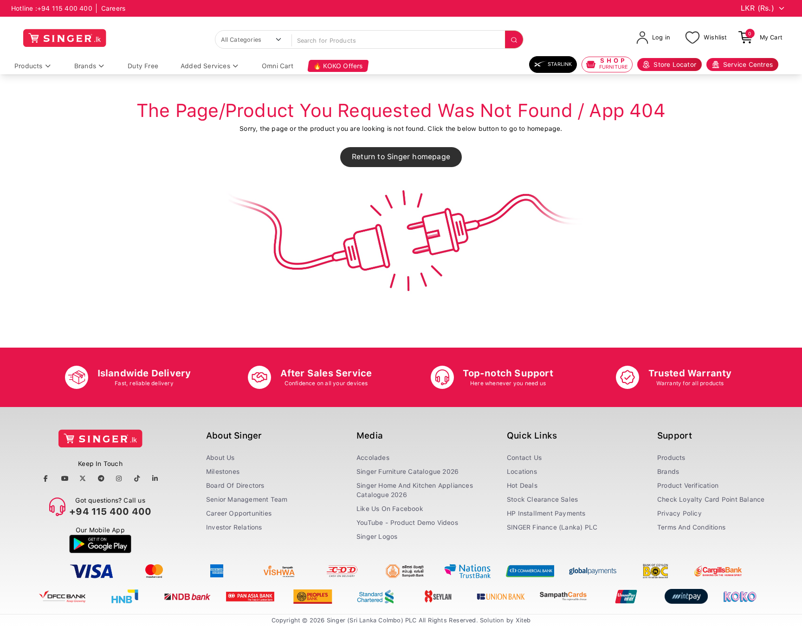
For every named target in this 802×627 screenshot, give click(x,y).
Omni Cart (277, 66)
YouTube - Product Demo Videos (407, 522)
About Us (220, 457)
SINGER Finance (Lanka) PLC (552, 527)
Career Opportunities (239, 513)
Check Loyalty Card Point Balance (710, 499)
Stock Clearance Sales (542, 499)
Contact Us (524, 457)
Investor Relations (234, 527)
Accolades (372, 457)
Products (28, 66)
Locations (522, 471)
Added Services (205, 66)
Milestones (222, 471)
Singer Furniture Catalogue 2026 (407, 471)
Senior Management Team (246, 499)
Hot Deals (522, 485)
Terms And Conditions (691, 527)
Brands (85, 66)
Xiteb (523, 620)
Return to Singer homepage (401, 156)
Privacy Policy (679, 513)
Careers (113, 8)
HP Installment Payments (546, 513)
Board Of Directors (235, 485)
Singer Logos (376, 536)
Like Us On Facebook (389, 508)
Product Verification (687, 485)
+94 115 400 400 (64, 8)
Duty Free (143, 66)
